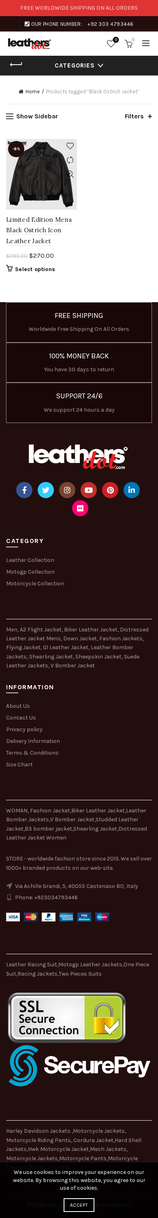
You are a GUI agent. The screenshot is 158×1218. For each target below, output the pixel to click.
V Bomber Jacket (73, 665)
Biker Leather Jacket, (91, 629)
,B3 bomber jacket (47, 828)
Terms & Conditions (32, 752)
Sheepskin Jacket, (99, 656)
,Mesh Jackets (107, 1149)
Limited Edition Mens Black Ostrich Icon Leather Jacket (39, 230)
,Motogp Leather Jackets (89, 964)
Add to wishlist (70, 146)
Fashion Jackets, (121, 638)
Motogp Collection (30, 571)
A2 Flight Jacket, (41, 629)
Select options (35, 269)
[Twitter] (46, 490)
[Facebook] (24, 490)
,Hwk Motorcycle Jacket (58, 1149)
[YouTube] (89, 490)
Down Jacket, (80, 638)
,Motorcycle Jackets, (99, 1131)
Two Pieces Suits (80, 973)
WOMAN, (17, 810)
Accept (79, 1205)
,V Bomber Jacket (71, 819)
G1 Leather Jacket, (66, 647)
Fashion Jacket (50, 810)
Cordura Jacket (93, 1140)
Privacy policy (24, 729)
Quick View (70, 174)
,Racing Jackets (37, 973)
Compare (70, 160)
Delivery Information (33, 741)
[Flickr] (80, 508)
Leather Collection (30, 560)
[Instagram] (67, 490)
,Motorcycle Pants (82, 1158)
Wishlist (116, 40)
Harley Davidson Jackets (39, 1131)
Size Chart (19, 764)
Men (11, 629)
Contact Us (21, 717)
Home (33, 91)
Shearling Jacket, (52, 656)
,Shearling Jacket (94, 828)
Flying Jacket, (24, 647)
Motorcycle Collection (35, 583)
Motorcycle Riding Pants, (39, 1140)
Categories (75, 65)
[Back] (16, 65)
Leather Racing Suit (31, 964)
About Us (18, 706)
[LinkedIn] (132, 490)
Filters (134, 116)
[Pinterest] (110, 490)
